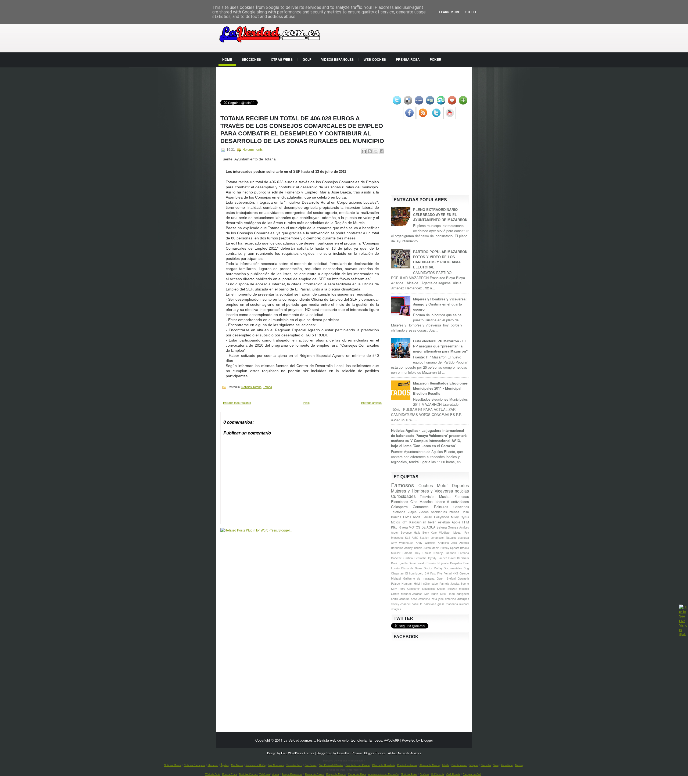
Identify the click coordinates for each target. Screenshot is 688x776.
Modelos (426, 501)
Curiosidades (403, 496)
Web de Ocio (212, 774)
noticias (462, 491)
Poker (435, 59)
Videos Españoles (337, 59)
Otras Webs (282, 59)
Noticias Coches (248, 774)
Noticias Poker (409, 774)
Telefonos (398, 512)
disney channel (400, 604)
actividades (460, 501)
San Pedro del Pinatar (331, 765)
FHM (465, 522)
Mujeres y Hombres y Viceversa (422, 491)
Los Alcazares (276, 765)
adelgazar (463, 594)
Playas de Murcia (336, 774)
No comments (252, 150)
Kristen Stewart (447, 589)
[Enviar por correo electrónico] (364, 151)
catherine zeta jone (430, 599)
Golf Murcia (437, 774)
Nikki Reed (447, 594)
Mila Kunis (431, 594)
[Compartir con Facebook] (381, 151)
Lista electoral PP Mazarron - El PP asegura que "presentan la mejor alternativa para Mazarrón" (440, 346)
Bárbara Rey (411, 553)
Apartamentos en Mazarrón (383, 774)
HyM (417, 583)
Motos (395, 522)
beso (414, 599)
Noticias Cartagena (194, 765)
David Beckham (458, 558)
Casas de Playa (357, 774)
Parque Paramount (292, 774)
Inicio (306, 402)
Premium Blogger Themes (369, 753)
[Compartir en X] (375, 151)
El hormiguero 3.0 (417, 573)
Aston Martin (432, 548)
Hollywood (441, 517)
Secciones (251, 59)
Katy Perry (398, 589)
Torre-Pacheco (294, 765)
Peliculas (441, 506)
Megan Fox (461, 532)
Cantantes (421, 506)
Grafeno (424, 774)
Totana (267, 387)
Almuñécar (507, 765)
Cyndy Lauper (437, 558)
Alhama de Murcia (430, 765)
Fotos (407, 517)
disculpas (463, 599)
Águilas (225, 765)
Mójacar (474, 765)
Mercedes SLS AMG (404, 538)
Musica (444, 496)
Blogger (427, 740)
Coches (425, 485)
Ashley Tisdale (413, 548)
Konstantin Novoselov (421, 589)
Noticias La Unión (256, 765)
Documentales (453, 568)
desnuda (463, 538)
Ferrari (427, 517)
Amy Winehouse (402, 543)
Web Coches (375, 59)
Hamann (407, 583)
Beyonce (406, 532)
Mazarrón (213, 765)
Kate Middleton (441, 532)
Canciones (461, 507)
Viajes (412, 512)
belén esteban (439, 522)
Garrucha (486, 765)
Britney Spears (449, 548)
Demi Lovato (417, 563)
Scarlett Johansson (432, 538)
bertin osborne (400, 599)
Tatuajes (451, 538)
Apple (456, 522)
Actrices (464, 527)
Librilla (445, 765)
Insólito (425, 583)
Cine (413, 501)
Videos (423, 512)
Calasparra (399, 506)
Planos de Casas (314, 774)
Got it (471, 12)
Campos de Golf (472, 774)
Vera (496, 765)
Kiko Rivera (399, 527)
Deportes (460, 485)
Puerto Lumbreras (407, 765)
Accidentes (439, 512)
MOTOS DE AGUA (422, 527)
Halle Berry (421, 532)
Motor (442, 485)
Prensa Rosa (408, 59)
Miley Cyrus (460, 517)
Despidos (456, 563)
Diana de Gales (411, 568)
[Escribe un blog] (369, 151)
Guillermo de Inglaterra (419, 578)
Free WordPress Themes (297, 753)
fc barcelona (428, 604)
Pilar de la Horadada (383, 765)
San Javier (311, 765)
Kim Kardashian (414, 522)
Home (227, 59)
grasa (441, 604)
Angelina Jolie (447, 543)
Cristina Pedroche (415, 558)
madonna (452, 604)
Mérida (519, 765)
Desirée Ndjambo (438, 563)
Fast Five (436, 573)
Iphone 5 (442, 501)
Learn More (449, 12)
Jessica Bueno (459, 583)
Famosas (461, 496)
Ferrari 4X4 (451, 573)
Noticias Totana (251, 387)
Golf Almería (453, 774)
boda (417, 517)
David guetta (399, 563)
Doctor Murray (433, 568)
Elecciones (399, 501)
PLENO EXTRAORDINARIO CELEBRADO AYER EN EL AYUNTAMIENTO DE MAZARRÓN (440, 214)
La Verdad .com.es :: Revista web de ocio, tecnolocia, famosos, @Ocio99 (341, 740)
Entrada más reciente (237, 402)
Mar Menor (237, 765)
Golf (307, 59)
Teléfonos (264, 774)
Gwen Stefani (446, 578)
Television (427, 496)
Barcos (396, 517)
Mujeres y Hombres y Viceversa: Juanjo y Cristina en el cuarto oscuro (440, 304)
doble (415, 604)
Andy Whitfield (425, 543)
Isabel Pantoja (440, 583)
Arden (395, 532)
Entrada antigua (371, 402)
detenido (450, 599)
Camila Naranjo (433, 553)
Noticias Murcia (172, 765)
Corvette (396, 558)
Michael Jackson (412, 594)
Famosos (402, 485)
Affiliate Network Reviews (404, 753)
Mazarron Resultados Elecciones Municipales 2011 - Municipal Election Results (440, 388)
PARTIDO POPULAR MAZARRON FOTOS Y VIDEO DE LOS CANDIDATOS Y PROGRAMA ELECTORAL (440, 259)
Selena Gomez (447, 527)
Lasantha (343, 753)
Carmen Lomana (457, 553)
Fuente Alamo (459, 765)
